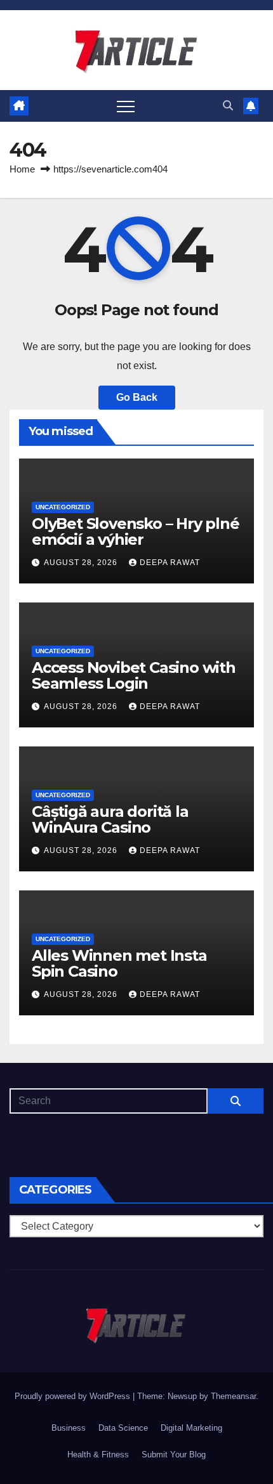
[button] (228, 105)
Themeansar (233, 1396)
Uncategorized (63, 507)
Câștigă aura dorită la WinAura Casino (110, 819)
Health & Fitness (98, 1454)
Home (22, 169)
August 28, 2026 (82, 562)
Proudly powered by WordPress (74, 1396)
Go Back (136, 397)
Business (68, 1428)
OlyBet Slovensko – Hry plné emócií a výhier (135, 531)
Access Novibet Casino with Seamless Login (134, 675)
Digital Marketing (191, 1428)
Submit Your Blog (174, 1454)
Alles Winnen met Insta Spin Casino (119, 963)
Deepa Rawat (170, 562)
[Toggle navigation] (126, 106)
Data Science (123, 1428)
